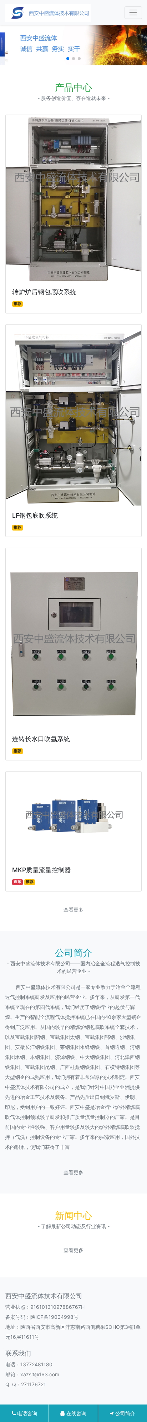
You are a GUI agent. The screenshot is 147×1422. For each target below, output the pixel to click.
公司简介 (124, 1413)
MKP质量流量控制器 (41, 870)
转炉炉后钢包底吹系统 (44, 292)
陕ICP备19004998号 (54, 1317)
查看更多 (73, 909)
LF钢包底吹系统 (35, 515)
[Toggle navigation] (133, 12)
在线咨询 (75, 1413)
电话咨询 (26, 1413)
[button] (67, 58)
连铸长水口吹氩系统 (41, 739)
